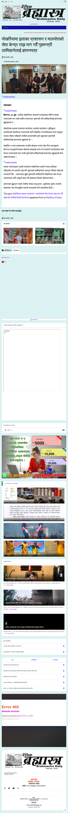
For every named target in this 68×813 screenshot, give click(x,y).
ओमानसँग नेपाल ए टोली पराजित (15, 536)
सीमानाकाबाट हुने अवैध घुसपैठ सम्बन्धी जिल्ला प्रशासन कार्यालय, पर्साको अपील (29, 518)
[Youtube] (3, 1)
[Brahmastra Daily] (34, 22)
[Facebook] (11, 1)
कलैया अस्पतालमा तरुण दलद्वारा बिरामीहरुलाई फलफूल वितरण (24, 627)
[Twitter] (6, 1)
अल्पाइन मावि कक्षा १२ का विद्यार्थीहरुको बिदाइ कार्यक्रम (22, 554)
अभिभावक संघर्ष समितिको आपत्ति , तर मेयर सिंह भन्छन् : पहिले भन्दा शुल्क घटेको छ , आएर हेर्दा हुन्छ (49, 239)
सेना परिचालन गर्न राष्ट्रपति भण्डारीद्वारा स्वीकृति (20, 579)
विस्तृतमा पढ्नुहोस (9, 585)
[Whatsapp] (9, 1)
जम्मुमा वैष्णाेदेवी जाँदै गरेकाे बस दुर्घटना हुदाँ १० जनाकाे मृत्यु (23, 603)
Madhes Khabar (54, 197)
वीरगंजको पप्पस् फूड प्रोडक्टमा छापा (16, 501)
